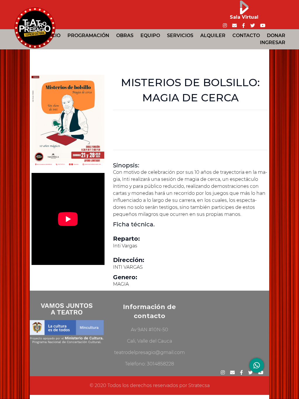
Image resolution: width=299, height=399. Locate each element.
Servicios (180, 35)
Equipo (150, 35)
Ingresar (272, 42)
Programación (88, 35)
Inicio (52, 35)
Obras (124, 35)
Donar (276, 35)
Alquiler (212, 35)
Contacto (246, 35)
